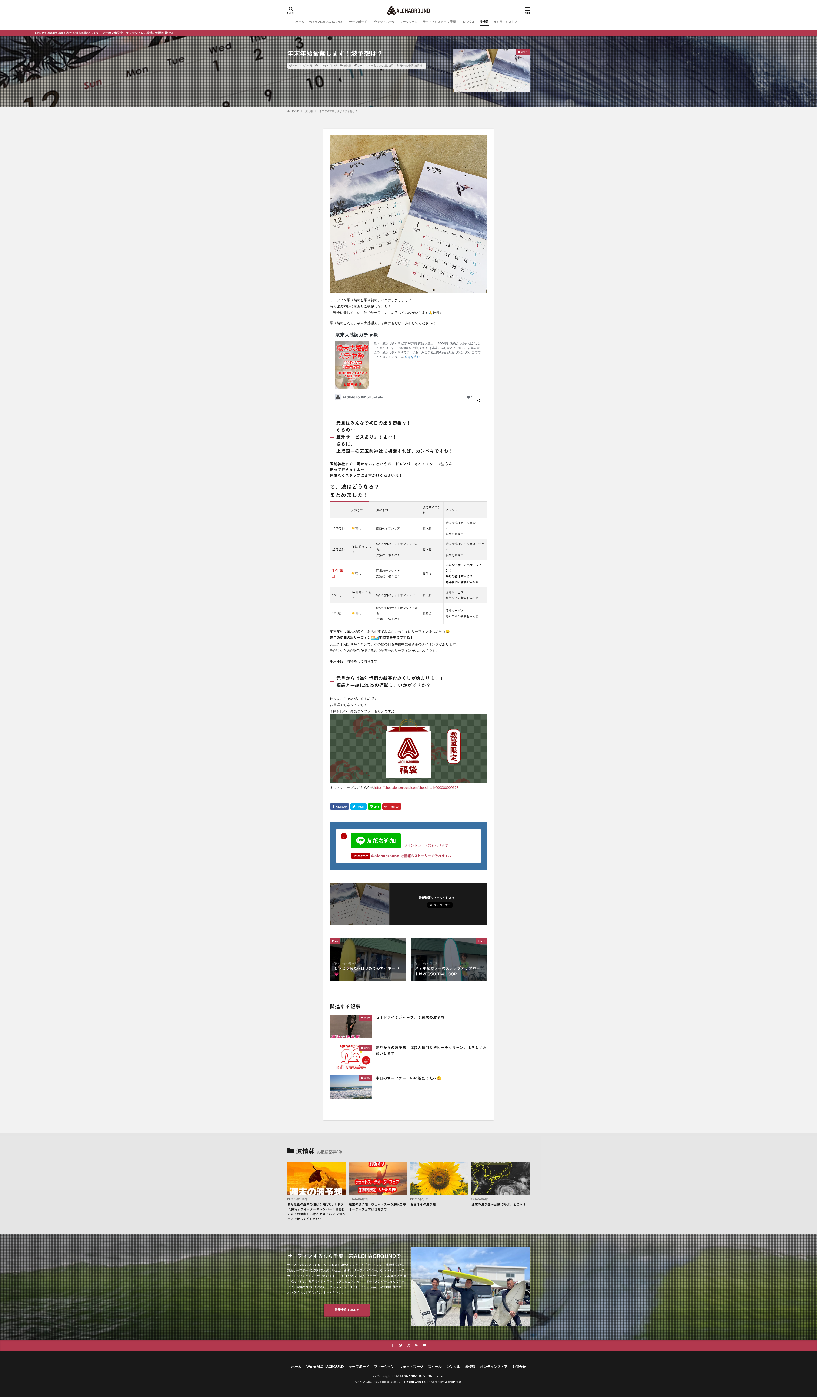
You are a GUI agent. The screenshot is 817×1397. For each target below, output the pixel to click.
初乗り (392, 65)
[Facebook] (339, 806)
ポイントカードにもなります (424, 845)
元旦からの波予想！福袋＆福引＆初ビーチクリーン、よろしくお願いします (431, 1050)
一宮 (373, 65)
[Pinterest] (391, 806)
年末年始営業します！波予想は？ (338, 111)
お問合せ (519, 1366)
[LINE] (374, 806)
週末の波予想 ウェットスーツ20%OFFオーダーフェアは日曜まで (377, 1207)
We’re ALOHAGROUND (325, 21)
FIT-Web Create (413, 1381)
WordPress (453, 1381)
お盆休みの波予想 (423, 1204)
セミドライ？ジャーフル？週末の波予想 (410, 1017)
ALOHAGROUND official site (421, 1376)
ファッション (409, 21)
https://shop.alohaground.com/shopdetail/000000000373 (416, 787)
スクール (435, 1366)
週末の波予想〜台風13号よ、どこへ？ (498, 1204)
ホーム (299, 21)
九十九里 (382, 65)
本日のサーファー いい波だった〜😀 (408, 1078)
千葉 (410, 65)
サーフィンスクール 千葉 (439, 21)
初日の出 (402, 65)
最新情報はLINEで (347, 1309)
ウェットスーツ (384, 21)
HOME (295, 111)
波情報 (484, 21)
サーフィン (363, 65)
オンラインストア (505, 21)
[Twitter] (358, 806)
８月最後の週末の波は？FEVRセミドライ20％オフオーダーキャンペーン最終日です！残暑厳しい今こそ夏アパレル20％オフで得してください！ (316, 1212)
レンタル (469, 21)
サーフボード (358, 21)
